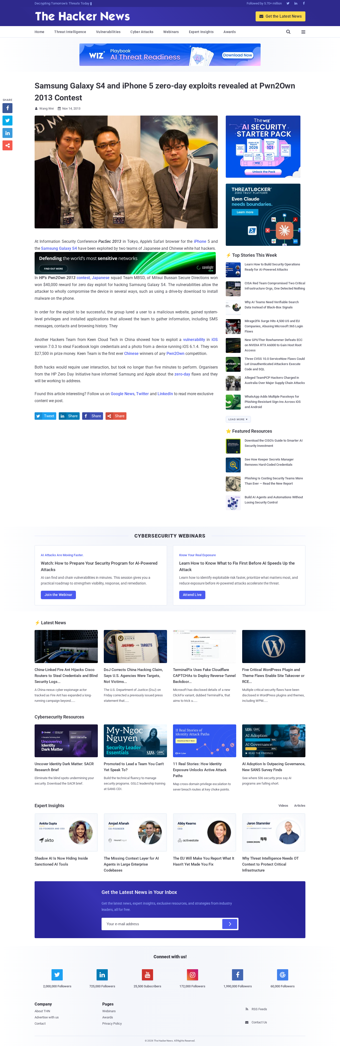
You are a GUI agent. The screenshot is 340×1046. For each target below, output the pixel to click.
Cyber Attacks (141, 32)
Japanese (101, 277)
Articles (299, 805)
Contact (40, 1023)
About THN (42, 1011)
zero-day (182, 374)
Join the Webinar (58, 595)
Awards (230, 32)
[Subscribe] (229, 924)
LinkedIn (165, 393)
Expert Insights (201, 32)
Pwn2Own (175, 353)
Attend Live (192, 595)
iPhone (200, 241)
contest (83, 277)
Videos (283, 805)
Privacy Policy (112, 1023)
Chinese (131, 353)
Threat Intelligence (70, 32)
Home (39, 32)
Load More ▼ (238, 419)
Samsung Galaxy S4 (59, 248)
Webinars (171, 32)
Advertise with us (47, 1017)
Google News (122, 393)
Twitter (142, 393)
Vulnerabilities (108, 32)
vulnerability (194, 339)
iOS (215, 339)
